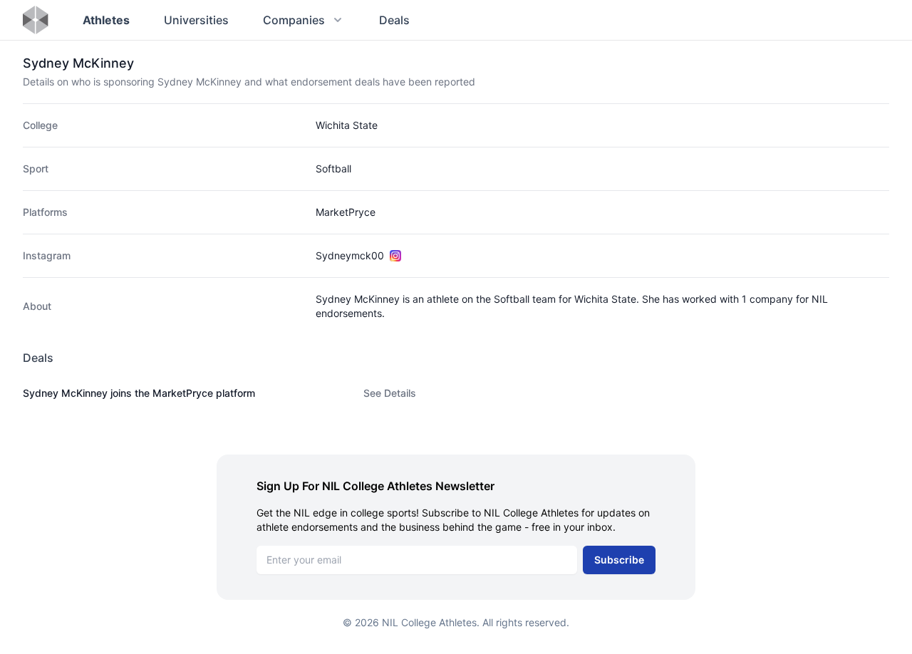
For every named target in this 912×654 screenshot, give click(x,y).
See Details (389, 393)
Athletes (106, 20)
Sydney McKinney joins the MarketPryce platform (139, 393)
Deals (394, 20)
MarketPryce (345, 212)
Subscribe (619, 560)
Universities (196, 20)
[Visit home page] (35, 20)
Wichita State (347, 125)
